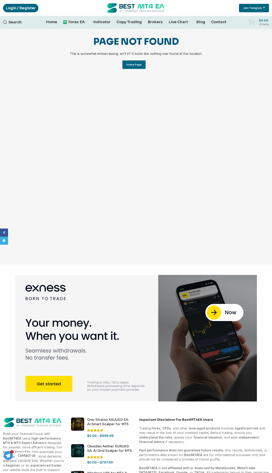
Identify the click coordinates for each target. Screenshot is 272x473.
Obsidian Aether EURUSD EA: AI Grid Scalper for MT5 (109, 448)
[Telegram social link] (4, 241)
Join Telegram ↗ (254, 7)
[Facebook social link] (4, 233)
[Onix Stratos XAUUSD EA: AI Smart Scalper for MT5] (77, 428)
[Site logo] (136, 8)
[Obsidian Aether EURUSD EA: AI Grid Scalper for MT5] (77, 454)
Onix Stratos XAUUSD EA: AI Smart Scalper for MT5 (108, 422)
